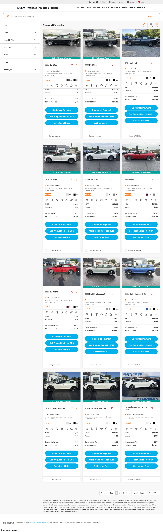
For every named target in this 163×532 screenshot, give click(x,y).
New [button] (82, 7)
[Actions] (76, 65)
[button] (78, 43)
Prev (111, 493)
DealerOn (32, 522)
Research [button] (141, 7)
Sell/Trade (115, 7)
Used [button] (89, 7)
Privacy (44, 522)
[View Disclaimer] (76, 85)
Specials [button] (96, 7)
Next (135, 493)
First (104, 493)
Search (150, 16)
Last (142, 493)
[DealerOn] (9, 522)
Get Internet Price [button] (62, 123)
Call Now (92, 2)
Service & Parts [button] (128, 7)
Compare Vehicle (55, 136)
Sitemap (38, 522)
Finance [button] (105, 7)
